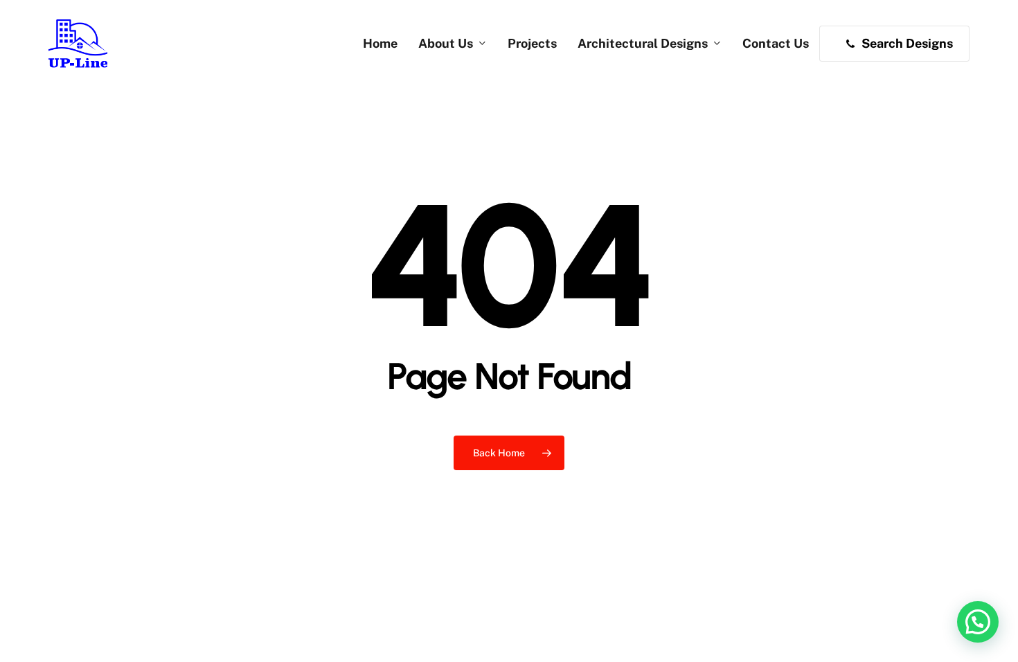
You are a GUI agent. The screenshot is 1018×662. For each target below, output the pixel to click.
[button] (978, 622)
